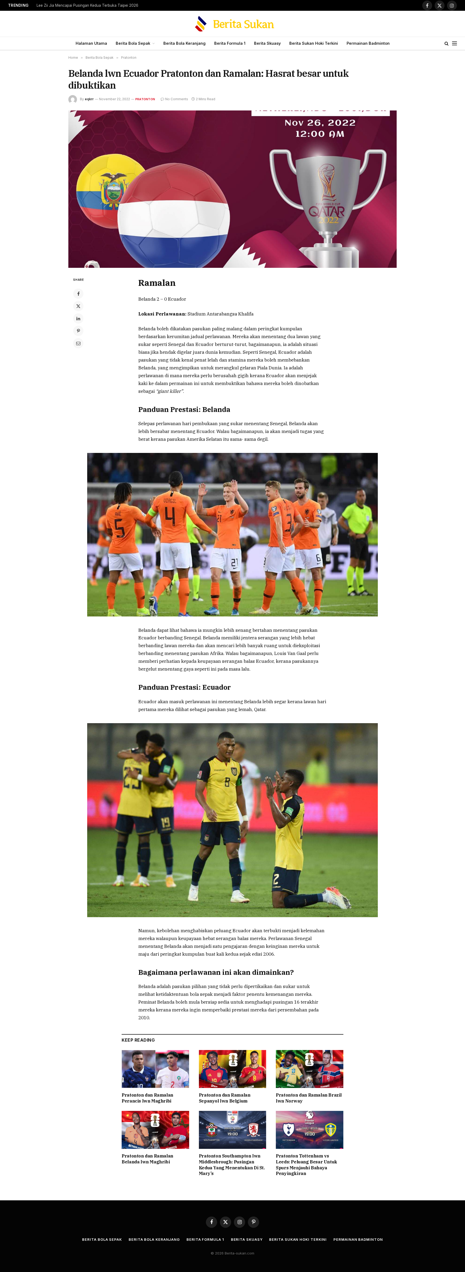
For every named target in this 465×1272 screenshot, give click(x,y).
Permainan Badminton (368, 43)
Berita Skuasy (267, 43)
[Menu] (454, 43)
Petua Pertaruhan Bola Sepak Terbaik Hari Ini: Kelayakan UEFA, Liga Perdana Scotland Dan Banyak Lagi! (104, 5)
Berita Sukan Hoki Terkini (313, 43)
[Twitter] (78, 306)
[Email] (78, 343)
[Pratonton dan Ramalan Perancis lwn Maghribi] (155, 1069)
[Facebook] (78, 294)
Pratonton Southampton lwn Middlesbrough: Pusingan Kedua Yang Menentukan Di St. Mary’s (232, 1164)
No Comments (176, 99)
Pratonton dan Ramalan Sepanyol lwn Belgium (225, 1098)
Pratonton (145, 99)
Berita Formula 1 (229, 43)
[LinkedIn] (78, 318)
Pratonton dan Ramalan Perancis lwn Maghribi (147, 1098)
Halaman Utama (91, 43)
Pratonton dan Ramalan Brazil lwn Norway (309, 1098)
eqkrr (89, 99)
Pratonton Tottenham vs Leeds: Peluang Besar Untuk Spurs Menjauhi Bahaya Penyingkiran (306, 1164)
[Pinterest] (78, 331)
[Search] (446, 43)
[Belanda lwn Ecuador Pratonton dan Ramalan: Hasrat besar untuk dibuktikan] (232, 189)
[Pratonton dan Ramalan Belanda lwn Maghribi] (155, 1130)
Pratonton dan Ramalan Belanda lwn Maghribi (147, 1158)
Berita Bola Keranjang (184, 43)
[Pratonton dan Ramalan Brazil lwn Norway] (309, 1069)
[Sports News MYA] (233, 24)
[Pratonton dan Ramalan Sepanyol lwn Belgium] (232, 1069)
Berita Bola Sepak (133, 43)
